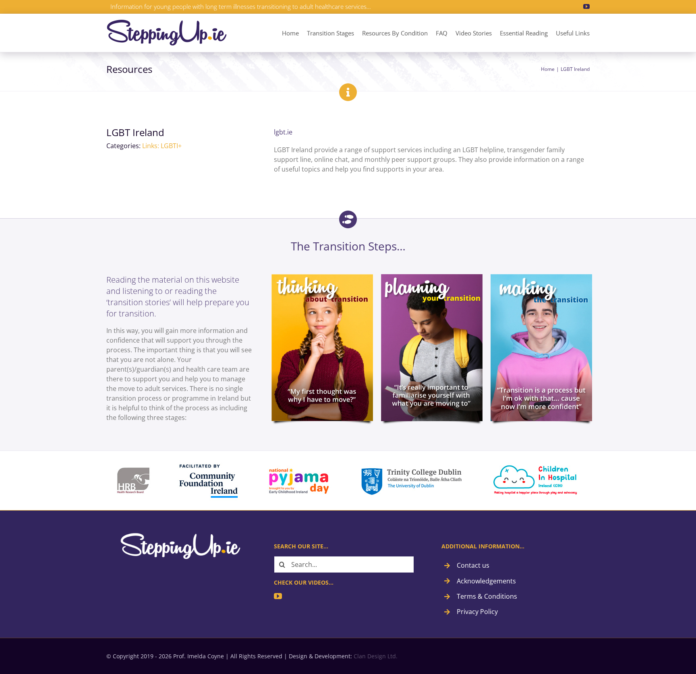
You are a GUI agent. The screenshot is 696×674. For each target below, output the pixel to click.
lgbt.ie (283, 132)
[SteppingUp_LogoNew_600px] (166, 22)
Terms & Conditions (487, 596)
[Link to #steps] (348, 219)
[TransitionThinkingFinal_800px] (322, 277)
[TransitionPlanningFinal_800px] (432, 277)
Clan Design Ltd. (376, 656)
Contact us (473, 565)
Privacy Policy (477, 611)
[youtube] (586, 6)
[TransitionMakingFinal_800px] (541, 277)
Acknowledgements (486, 581)
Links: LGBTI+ (162, 145)
